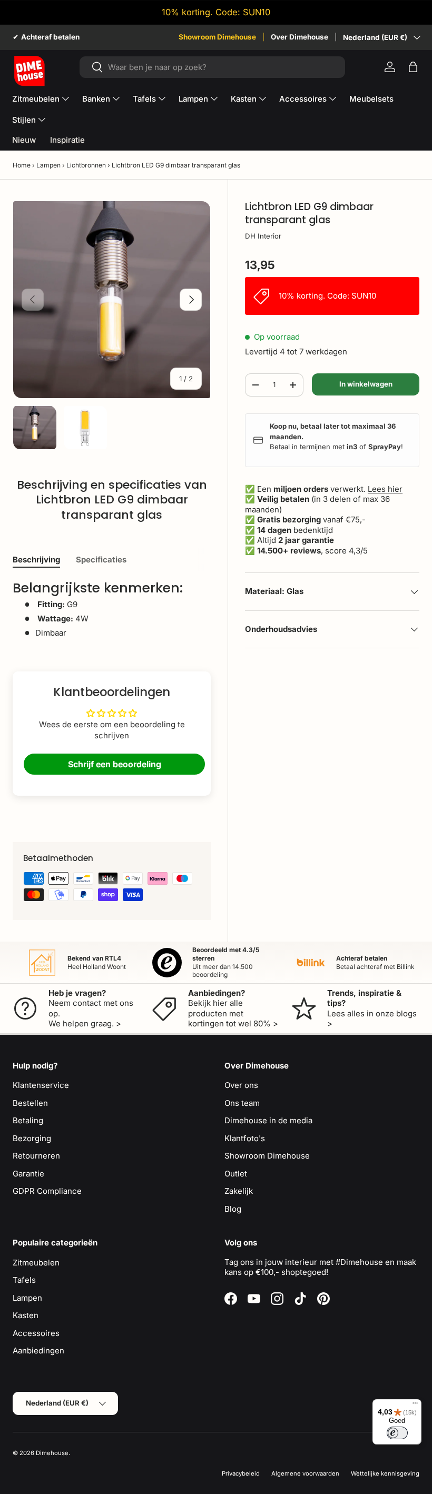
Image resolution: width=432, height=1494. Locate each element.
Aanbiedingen (38, 1350)
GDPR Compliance (47, 1191)
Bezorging (32, 1138)
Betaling (28, 1120)
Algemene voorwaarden (305, 1473)
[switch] (397, 1433)
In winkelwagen (365, 384)
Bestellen (30, 1103)
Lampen (48, 165)
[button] (413, 66)
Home (22, 165)
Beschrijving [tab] (36, 560)
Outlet (235, 1174)
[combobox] (213, 67)
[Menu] (415, 1405)
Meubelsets (371, 99)
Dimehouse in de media (268, 1120)
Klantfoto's (244, 1138)
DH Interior (263, 236)
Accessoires (36, 1333)
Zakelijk (238, 1191)
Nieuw (24, 140)
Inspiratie (67, 140)
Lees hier (385, 489)
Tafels (24, 1280)
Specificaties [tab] (101, 560)
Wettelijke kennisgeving (385, 1473)
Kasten (25, 1315)
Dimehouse (52, 1453)
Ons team (242, 1103)
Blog (232, 1209)
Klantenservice (41, 1085)
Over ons (241, 1085)
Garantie (28, 1174)
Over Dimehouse (299, 37)
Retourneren (36, 1156)
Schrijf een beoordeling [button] (114, 764)
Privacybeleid (241, 1473)
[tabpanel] (112, 608)
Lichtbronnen (86, 165)
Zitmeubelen (36, 1263)
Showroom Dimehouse (217, 37)
